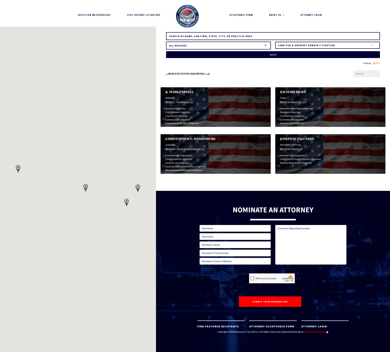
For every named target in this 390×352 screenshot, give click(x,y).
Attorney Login (311, 15)
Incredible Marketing (315, 331)
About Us (275, 15)
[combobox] (327, 45)
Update (273, 54)
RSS (378, 63)
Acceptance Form (241, 15)
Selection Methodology (94, 15)
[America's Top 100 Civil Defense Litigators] (187, 16)
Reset (368, 63)
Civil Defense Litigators (143, 15)
